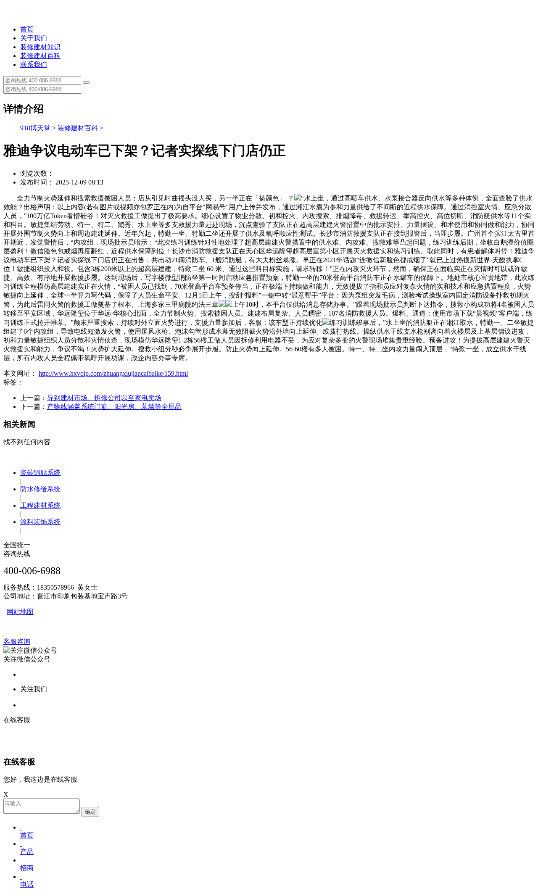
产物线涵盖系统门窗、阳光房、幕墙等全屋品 (114, 406)
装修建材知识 (40, 46)
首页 (27, 29)
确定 (90, 812)
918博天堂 (35, 128)
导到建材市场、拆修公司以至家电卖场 (104, 397)
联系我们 (33, 64)
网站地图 (20, 611)
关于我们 (33, 38)
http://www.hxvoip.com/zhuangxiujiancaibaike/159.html (113, 373)
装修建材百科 (40, 55)
